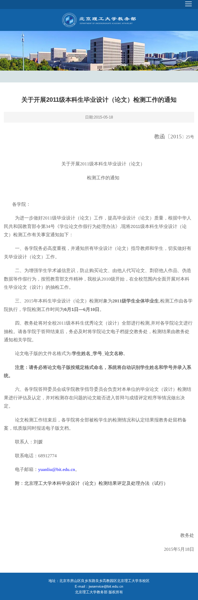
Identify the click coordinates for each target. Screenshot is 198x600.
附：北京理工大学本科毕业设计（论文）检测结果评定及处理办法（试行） (91, 483)
